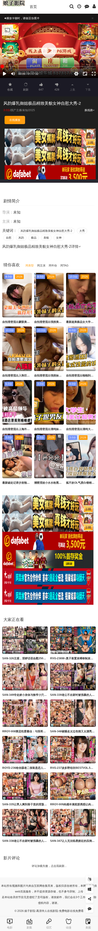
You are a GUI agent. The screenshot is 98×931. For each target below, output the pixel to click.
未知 (25, 110)
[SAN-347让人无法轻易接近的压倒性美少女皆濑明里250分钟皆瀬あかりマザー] (73, 822)
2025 (31, 110)
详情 (74, 246)
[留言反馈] (87, 6)
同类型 (30, 265)
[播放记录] (79, 6)
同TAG (64, 265)
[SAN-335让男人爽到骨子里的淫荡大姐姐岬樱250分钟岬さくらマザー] (25, 786)
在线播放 (14, 120)
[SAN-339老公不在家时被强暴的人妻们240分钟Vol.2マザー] (73, 676)
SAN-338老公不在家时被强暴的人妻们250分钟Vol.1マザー (38, 840)
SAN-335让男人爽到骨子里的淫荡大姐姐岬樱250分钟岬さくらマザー (44, 804)
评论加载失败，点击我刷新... (49, 866)
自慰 (8, 237)
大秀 (82, 230)
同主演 (41, 265)
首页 (33, 7)
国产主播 (16, 110)
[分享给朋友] (89, 899)
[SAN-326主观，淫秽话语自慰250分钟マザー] (25, 640)
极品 (33, 237)
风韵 (21, 237)
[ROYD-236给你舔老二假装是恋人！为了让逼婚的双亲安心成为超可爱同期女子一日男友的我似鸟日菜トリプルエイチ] (25, 749)
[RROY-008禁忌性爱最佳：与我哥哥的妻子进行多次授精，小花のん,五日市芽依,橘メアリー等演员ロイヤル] (25, 713)
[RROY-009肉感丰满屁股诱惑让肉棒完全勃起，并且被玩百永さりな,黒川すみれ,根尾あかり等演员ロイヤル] (73, 786)
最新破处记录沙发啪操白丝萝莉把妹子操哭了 (29, 482)
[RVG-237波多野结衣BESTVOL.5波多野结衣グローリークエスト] (73, 749)
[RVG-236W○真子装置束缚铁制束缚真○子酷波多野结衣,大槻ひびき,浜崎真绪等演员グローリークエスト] (73, 640)
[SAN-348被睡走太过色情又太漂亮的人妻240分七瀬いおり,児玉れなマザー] (73, 713)
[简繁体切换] (89, 879)
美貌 (46, 237)
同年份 (53, 265)
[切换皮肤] (89, 889)
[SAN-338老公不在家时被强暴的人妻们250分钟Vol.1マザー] (25, 822)
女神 (59, 237)
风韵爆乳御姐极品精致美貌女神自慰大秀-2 (46, 230)
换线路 (89, 110)
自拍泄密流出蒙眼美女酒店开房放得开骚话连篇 (31, 321)
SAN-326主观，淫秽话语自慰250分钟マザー (29, 658)
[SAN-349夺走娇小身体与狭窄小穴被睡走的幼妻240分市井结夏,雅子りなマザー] (25, 676)
